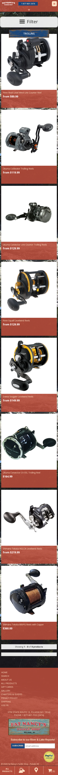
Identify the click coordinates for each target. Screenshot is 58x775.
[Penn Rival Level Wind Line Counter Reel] (29, 62)
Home (4, 672)
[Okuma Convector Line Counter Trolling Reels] (29, 214)
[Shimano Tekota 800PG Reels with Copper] (29, 594)
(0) (53, 771)
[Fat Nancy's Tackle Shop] (8, 3)
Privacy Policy (9, 698)
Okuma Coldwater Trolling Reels (18, 168)
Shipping (6, 701)
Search (5, 676)
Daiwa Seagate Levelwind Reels (18, 396)
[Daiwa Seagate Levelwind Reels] (29, 366)
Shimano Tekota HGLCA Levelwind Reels (22, 548)
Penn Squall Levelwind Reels (16, 320)
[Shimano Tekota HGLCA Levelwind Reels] (29, 518)
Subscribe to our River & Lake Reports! (33, 739)
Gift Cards (7, 687)
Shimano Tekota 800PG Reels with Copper (23, 624)
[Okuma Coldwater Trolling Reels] (29, 138)
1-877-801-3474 (28, 3)
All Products (9, 683)
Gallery (5, 691)
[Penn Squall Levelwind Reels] (29, 290)
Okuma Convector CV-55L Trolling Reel (21, 472)
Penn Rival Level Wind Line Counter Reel (22, 92)
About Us (6, 680)
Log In (4, 705)
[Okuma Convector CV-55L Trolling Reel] (29, 442)
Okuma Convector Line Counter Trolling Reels (25, 244)
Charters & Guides (11, 694)
